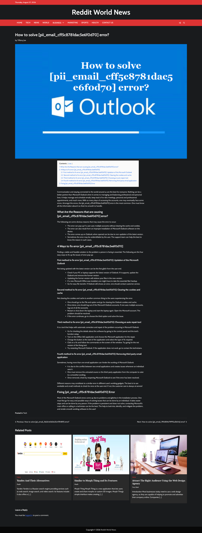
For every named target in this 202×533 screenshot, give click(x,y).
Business (57, 23)
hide (70, 163)
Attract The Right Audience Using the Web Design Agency (158, 482)
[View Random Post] (180, 23)
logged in (29, 515)
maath (19, 484)
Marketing (73, 23)
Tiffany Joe (22, 40)
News (36, 23)
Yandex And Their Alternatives (33, 480)
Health (95, 23)
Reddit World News (101, 12)
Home (19, 23)
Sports (84, 23)
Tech (28, 23)
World (46, 23)
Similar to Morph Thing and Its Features (95, 480)
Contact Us (107, 23)
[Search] (184, 23)
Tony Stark (135, 487)
